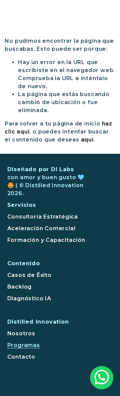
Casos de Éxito (29, 275)
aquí (87, 139)
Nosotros (21, 333)
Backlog (19, 287)
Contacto (21, 357)
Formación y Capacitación (46, 240)
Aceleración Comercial (41, 228)
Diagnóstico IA (29, 298)
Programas (23, 345)
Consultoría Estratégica (42, 217)
